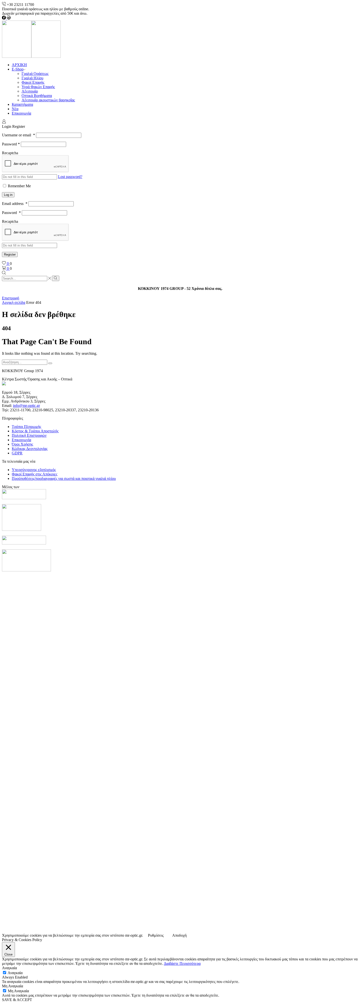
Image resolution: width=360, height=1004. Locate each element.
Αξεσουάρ (30, 91)
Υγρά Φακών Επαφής (38, 87)
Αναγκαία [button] (9, 968)
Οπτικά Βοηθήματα (37, 96)
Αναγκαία (15, 973)
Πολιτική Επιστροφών (29, 435)
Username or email (18, 135)
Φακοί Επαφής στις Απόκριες (34, 474)
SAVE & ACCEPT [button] (17, 1000)
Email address (14, 203)
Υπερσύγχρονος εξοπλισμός (34, 470)
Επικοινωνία (21, 113)
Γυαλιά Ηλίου (32, 78)
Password (11, 144)
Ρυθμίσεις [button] (156, 935)
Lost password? (70, 177)
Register (10, 254)
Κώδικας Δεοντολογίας (30, 449)
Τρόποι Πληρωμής (26, 427)
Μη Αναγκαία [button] (12, 986)
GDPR (17, 453)
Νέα (15, 109)
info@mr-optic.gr (26, 405)
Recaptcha (10, 153)
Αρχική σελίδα (13, 302)
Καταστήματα (22, 104)
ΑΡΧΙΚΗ (19, 65)
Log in (8, 195)
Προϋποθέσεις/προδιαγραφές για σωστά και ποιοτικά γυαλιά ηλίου (64, 478)
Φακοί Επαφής (33, 82)
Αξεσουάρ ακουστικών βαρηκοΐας (48, 100)
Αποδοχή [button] (179, 935)
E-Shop (18, 69)
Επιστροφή (10, 298)
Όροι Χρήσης (22, 444)
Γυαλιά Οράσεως (35, 73)
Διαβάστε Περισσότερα (182, 963)
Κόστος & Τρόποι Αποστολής (35, 431)
